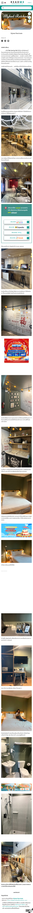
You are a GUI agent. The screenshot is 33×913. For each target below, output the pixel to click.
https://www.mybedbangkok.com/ (17, 900)
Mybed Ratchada (18, 899)
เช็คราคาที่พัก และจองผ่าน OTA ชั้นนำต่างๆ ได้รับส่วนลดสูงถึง (18, 210)
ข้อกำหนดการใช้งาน (20, 905)
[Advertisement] (16, 593)
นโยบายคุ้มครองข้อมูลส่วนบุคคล (10, 906)
